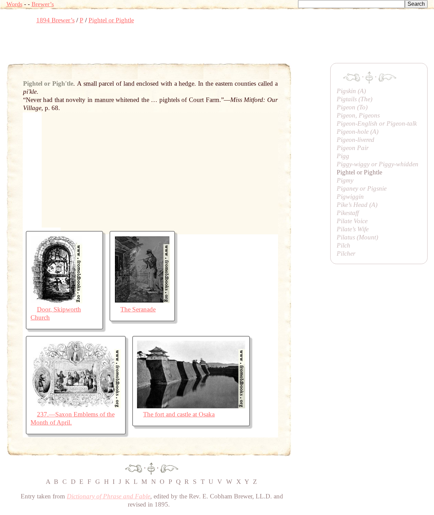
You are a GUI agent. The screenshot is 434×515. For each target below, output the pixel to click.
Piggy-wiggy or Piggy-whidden (377, 164)
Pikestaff (348, 212)
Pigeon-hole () (357, 131)
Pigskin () (351, 90)
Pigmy (345, 180)
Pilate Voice (352, 220)
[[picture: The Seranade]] (142, 301)
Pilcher (346, 253)
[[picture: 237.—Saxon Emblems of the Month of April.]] (76, 406)
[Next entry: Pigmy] (169, 467)
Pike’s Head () (357, 204)
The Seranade (138, 309)
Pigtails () (354, 99)
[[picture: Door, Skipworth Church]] (56, 301)
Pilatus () (357, 237)
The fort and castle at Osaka (179, 414)
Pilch (343, 245)
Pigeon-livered (355, 139)
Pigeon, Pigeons (358, 115)
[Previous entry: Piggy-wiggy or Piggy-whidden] (133, 467)
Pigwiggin (350, 196)
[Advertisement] (129, 45)
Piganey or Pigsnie (362, 188)
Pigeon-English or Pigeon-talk (377, 123)
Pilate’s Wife (353, 229)
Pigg (343, 155)
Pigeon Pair (353, 147)
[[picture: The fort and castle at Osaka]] (191, 406)
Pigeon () (352, 107)
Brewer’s (43, 4)
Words (14, 4)
